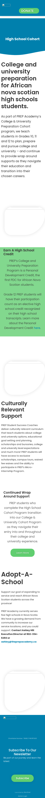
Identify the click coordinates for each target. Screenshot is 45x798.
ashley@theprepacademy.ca (19, 641)
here (37, 328)
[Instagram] (18, 786)
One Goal (27, 792)
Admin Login (22, 796)
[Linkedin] (26, 786)
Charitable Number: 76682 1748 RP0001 (22, 738)
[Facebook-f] (10, 786)
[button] (40, 5)
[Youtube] (34, 786)
